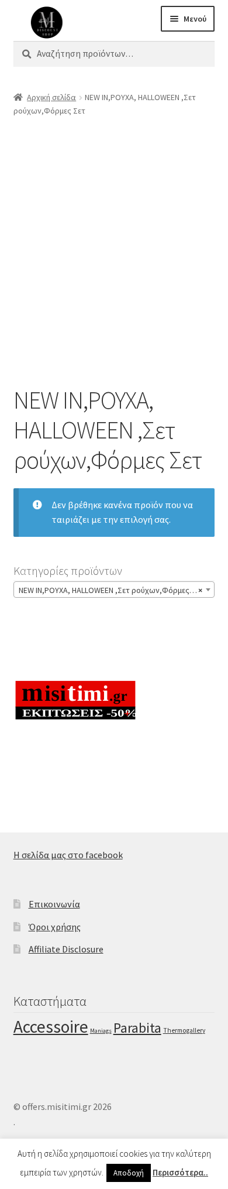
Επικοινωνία (54, 904)
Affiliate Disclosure (66, 949)
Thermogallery (184, 1030)
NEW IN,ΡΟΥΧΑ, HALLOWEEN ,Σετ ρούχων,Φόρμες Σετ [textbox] (111, 590)
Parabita (137, 1028)
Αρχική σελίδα (51, 97)
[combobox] (114, 589)
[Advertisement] (114, 247)
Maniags (101, 1030)
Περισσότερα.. (180, 1172)
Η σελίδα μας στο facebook (68, 855)
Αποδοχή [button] (128, 1173)
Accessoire (50, 1026)
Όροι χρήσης (55, 927)
